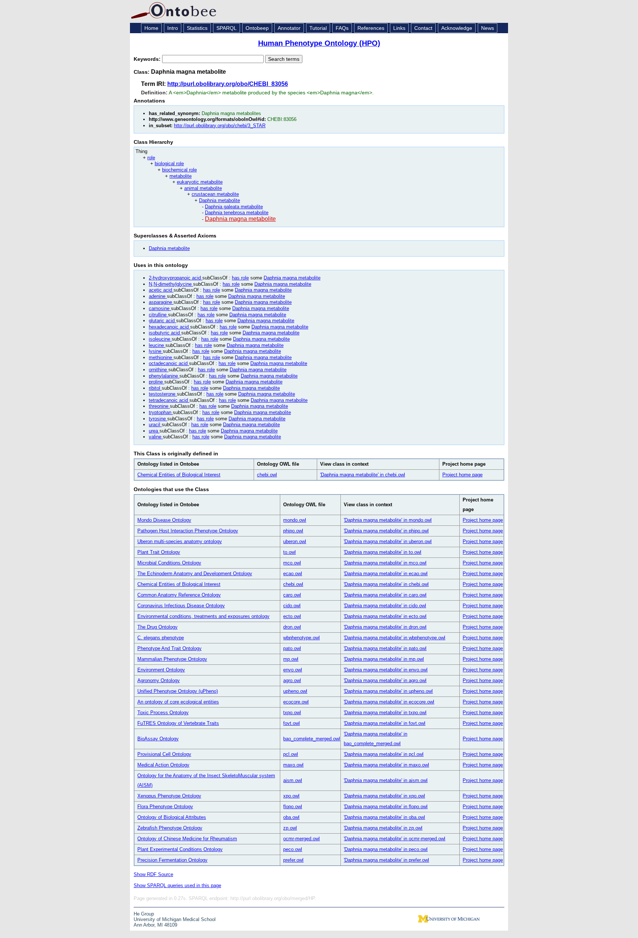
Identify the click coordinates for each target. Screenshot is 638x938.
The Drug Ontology (157, 627)
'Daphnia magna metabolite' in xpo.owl (384, 796)
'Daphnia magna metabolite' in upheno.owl (388, 691)
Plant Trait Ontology (158, 552)
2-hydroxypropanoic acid (175, 278)
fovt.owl (291, 723)
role (151, 157)
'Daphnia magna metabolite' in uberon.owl (388, 541)
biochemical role (179, 170)
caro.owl (292, 595)
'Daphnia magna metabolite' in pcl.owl (383, 754)
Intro (172, 28)
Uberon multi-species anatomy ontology (179, 541)
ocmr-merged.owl (301, 838)
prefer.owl (293, 860)
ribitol (155, 388)
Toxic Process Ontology (163, 712)
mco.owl (292, 563)
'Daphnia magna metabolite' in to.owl (382, 552)
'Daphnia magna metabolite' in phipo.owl (386, 531)
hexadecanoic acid (169, 327)
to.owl (289, 552)
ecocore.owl (296, 702)
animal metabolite (203, 188)
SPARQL (226, 28)
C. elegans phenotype (160, 637)
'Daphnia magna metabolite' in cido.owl (385, 605)
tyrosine (158, 418)
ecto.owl (292, 616)
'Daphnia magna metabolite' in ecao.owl (386, 573)
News (487, 28)
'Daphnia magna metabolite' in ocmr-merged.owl (394, 838)
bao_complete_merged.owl (311, 738)
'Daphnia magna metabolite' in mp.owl (384, 659)
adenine (158, 296)
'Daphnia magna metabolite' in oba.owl (384, 817)
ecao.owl (292, 573)
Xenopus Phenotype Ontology (169, 796)
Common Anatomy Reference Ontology (179, 595)
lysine (156, 351)
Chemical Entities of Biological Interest (178, 474)
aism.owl (292, 780)
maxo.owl (293, 765)
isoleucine (160, 339)
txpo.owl (292, 712)
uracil (155, 424)
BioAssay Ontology (158, 738)
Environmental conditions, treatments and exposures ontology (203, 616)
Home (151, 28)
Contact (423, 28)
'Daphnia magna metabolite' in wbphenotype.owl (394, 637)
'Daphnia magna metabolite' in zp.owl (383, 828)
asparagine (161, 302)
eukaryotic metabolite (200, 182)
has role (240, 278)
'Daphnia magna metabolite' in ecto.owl (385, 616)
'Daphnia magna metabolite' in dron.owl (385, 627)
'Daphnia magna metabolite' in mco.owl (385, 563)
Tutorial (318, 28)
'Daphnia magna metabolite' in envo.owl (386, 670)
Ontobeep (257, 28)
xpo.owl (291, 796)
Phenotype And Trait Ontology (169, 648)
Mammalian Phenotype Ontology (172, 659)
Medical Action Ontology (163, 765)
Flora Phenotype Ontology (165, 806)
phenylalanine (164, 376)
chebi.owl (267, 474)
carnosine (160, 308)
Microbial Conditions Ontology (169, 563)
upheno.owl (295, 691)
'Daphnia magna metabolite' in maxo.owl (386, 765)
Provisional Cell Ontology (164, 754)
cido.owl (292, 605)
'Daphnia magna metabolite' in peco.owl (386, 849)
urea (154, 431)
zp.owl (290, 828)
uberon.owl (294, 541)
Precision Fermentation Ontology (172, 860)
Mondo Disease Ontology (164, 520)
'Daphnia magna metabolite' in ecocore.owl (389, 702)
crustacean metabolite (215, 194)
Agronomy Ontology (158, 680)
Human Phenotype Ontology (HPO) (319, 43)
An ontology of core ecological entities (178, 702)
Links (399, 28)
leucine (157, 345)
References (370, 28)
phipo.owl (293, 531)
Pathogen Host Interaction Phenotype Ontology (187, 531)
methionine (161, 357)
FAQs (342, 28)
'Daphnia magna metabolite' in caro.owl (385, 595)
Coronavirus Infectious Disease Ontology (181, 605)
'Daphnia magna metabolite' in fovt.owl (384, 723)
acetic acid (161, 290)
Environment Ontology (161, 670)
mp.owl (290, 659)
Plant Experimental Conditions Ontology (180, 849)
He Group (144, 914)
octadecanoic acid (169, 363)
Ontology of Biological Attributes (171, 817)
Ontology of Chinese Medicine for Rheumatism (187, 838)
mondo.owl (294, 520)
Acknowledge (456, 28)
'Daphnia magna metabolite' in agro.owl (385, 680)
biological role (169, 163)
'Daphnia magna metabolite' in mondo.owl (388, 520)
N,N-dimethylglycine (171, 284)
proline (156, 382)
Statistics (197, 28)
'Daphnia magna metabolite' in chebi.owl (362, 474)
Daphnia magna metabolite (240, 219)
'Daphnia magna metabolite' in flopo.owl (386, 806)
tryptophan (161, 412)
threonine (159, 406)
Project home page (462, 474)
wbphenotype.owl (301, 637)
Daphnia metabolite (219, 200)
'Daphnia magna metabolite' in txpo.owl (385, 712)
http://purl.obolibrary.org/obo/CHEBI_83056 (227, 84)
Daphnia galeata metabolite (234, 206)
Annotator (289, 28)
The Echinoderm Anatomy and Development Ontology (194, 573)
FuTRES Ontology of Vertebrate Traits (178, 723)
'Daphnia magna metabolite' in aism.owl (386, 780)
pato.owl (292, 648)
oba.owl (291, 817)
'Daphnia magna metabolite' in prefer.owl (386, 860)
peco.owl (292, 849)
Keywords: (148, 59)
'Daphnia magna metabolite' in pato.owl (385, 648)
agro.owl (292, 680)
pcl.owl (290, 754)
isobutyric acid (165, 333)
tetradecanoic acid (169, 400)
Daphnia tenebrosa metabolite (236, 212)
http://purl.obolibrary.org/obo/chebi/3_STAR (219, 125)
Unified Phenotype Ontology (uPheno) (177, 691)
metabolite (180, 176)
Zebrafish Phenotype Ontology (169, 828)
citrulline (158, 314)
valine (156, 437)
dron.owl (292, 627)
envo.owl (292, 670)
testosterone (163, 394)
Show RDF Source (153, 874)
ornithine (158, 369)
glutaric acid (162, 320)
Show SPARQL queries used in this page (177, 885)
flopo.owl (292, 806)
